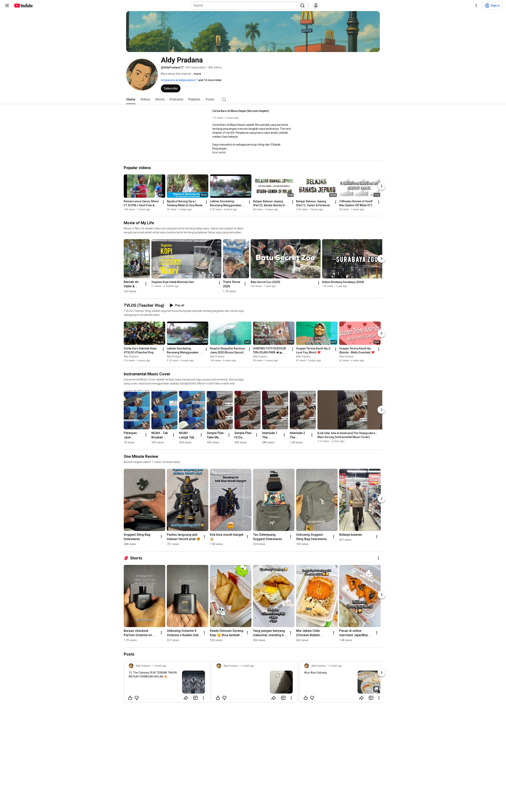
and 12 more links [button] (210, 80)
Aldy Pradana (131, 356)
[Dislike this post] (136, 698)
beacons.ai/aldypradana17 (181, 80)
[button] (219, 152)
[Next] (381, 186)
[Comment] (195, 698)
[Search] (302, 5)
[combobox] (244, 5)
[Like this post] (130, 698)
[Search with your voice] (316, 5)
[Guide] (7, 5)
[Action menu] (203, 698)
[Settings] (476, 5)
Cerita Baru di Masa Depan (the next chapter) (240, 111)
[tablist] (253, 99)
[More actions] (163, 202)
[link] (167, 682)
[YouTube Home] (23, 5)
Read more (219, 152)
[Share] (186, 698)
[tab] (131, 99)
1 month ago (159, 665)
